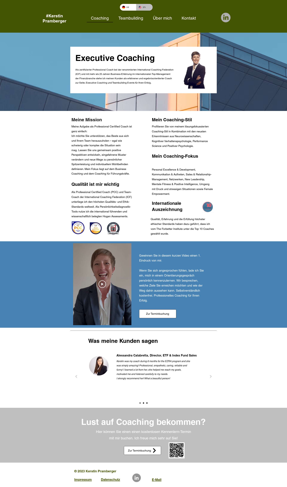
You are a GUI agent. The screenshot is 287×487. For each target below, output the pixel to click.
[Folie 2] (147, 403)
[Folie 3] (143, 403)
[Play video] (102, 284)
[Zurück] (76, 376)
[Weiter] (210, 376)
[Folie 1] (140, 403)
